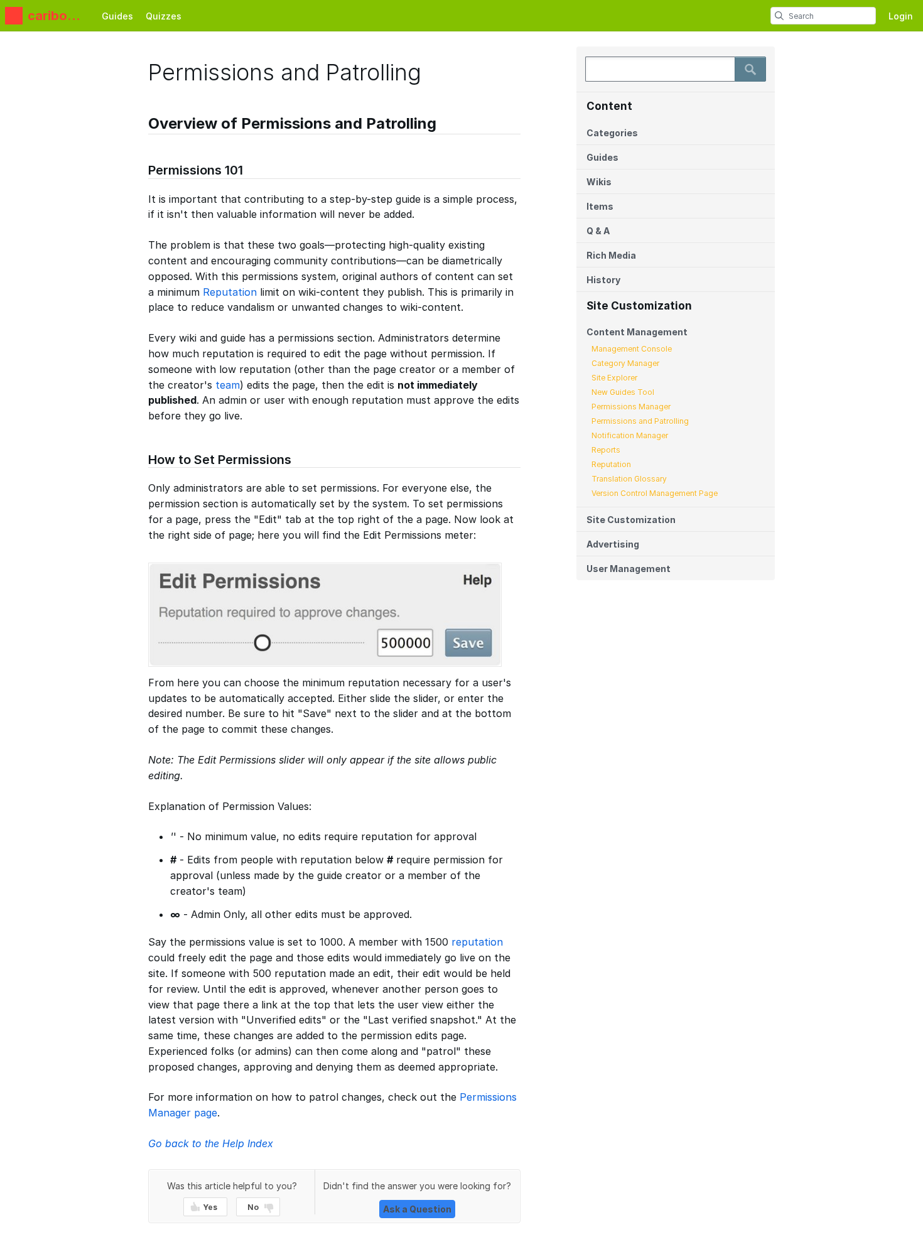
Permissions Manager (631, 406)
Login (900, 16)
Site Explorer (614, 377)
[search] (779, 16)
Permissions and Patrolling (640, 421)
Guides (117, 16)
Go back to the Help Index (210, 1143)
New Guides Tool (622, 392)
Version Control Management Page (654, 493)
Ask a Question (417, 1209)
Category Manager (625, 363)
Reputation (611, 464)
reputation (477, 942)
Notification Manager (629, 435)
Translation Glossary (629, 478)
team (227, 385)
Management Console (631, 349)
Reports (605, 450)
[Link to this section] (142, 125)
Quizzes (163, 16)
